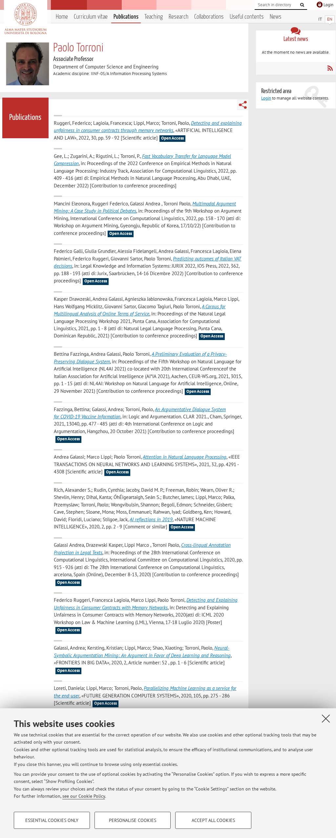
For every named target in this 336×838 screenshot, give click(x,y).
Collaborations (209, 17)
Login (266, 98)
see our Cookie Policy (83, 796)
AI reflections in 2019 (151, 519)
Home (62, 17)
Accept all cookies (213, 820)
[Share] (243, 105)
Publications (126, 17)
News (276, 17)
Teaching (153, 17)
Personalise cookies (132, 820)
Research (178, 17)
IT (320, 19)
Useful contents (247, 17)
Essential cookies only (51, 820)
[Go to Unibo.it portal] (25, 18)
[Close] (326, 718)
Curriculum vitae (91, 17)
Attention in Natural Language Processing (184, 457)
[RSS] (329, 68)
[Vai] (302, 5)
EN (329, 19)
